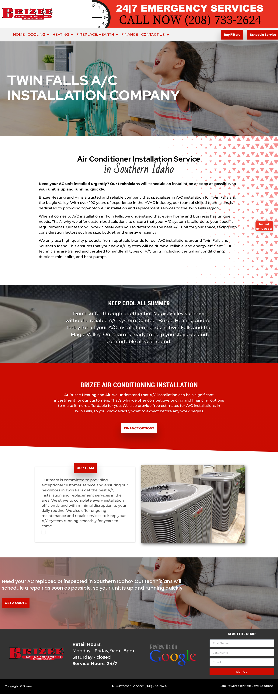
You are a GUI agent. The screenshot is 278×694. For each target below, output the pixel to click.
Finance (129, 34)
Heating (60, 34)
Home (19, 34)
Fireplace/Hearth (95, 34)
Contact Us (153, 34)
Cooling (36, 34)
